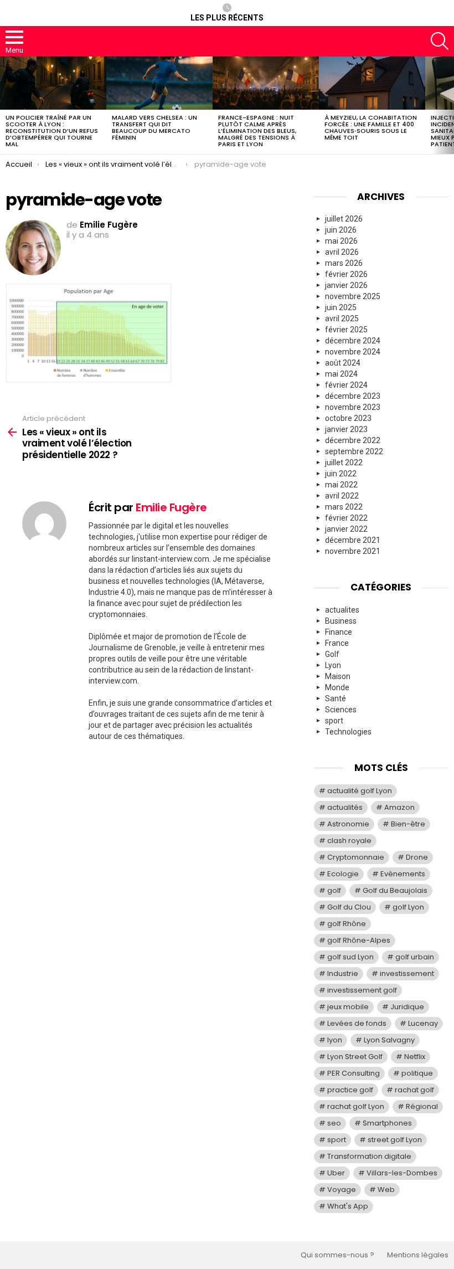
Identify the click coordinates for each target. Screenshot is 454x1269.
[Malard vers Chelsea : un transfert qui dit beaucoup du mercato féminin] (159, 83)
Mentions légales (417, 1255)
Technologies (348, 731)
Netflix (414, 1056)
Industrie (342, 973)
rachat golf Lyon (355, 1106)
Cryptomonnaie (355, 857)
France (337, 643)
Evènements (402, 874)
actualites (342, 609)
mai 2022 (341, 484)
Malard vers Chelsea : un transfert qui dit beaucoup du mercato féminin (154, 127)
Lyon (333, 665)
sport (334, 720)
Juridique (407, 1006)
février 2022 (346, 517)
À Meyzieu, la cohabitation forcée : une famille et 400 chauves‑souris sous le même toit (370, 127)
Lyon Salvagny (389, 1040)
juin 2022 (341, 473)
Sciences (341, 709)
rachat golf (414, 1090)
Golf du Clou (349, 907)
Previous (5, 105)
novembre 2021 (352, 551)
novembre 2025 (352, 296)
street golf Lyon (395, 1139)
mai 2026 (341, 241)
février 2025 (346, 329)
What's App (347, 1206)
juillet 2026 (344, 218)
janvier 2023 (346, 429)
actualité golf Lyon (359, 790)
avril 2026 (342, 252)
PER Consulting (353, 1073)
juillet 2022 (344, 462)
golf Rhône (346, 923)
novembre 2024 (352, 351)
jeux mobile (348, 1006)
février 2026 (346, 274)
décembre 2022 (352, 440)
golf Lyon (408, 907)
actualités (345, 807)
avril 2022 (342, 495)
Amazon (399, 807)
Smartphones (387, 1123)
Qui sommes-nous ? (337, 1255)
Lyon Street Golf (355, 1056)
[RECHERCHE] (439, 41)
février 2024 (346, 385)
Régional (422, 1106)
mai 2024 (341, 373)
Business (341, 620)
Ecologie (343, 874)
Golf (332, 654)
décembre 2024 (352, 340)
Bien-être (408, 824)
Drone (417, 857)
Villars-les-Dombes (402, 1173)
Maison (337, 676)
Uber (336, 1173)
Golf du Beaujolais (395, 890)
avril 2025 (342, 318)
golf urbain (414, 957)
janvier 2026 (346, 285)
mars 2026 (344, 263)
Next (448, 105)
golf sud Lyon (350, 957)
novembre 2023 (352, 407)
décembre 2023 (352, 396)
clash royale (349, 840)
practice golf (350, 1090)
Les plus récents (227, 17)
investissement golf (362, 990)
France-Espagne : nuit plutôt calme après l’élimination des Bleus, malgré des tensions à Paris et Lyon (257, 130)
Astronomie (348, 824)
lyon (334, 1040)
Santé (335, 698)
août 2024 (342, 362)
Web (386, 1189)
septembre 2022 (354, 451)
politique (417, 1073)
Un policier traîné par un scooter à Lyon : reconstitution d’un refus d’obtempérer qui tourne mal (52, 130)
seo (334, 1123)
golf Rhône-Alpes (358, 940)
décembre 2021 (352, 540)
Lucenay (423, 1023)
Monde (337, 687)
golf (334, 890)
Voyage (341, 1189)
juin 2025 (341, 307)
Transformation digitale (369, 1156)
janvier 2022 (346, 529)
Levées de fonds (356, 1023)
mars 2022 (344, 506)
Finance (338, 632)
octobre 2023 (348, 418)
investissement (407, 973)
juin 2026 (341, 229)
